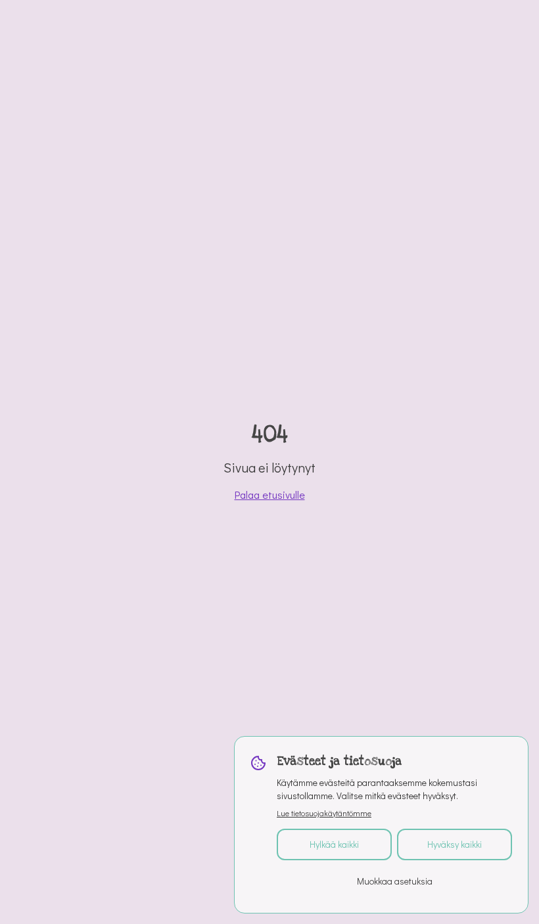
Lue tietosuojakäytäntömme (324, 813)
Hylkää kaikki (334, 844)
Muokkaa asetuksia (395, 881)
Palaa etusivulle (270, 494)
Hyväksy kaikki (454, 844)
